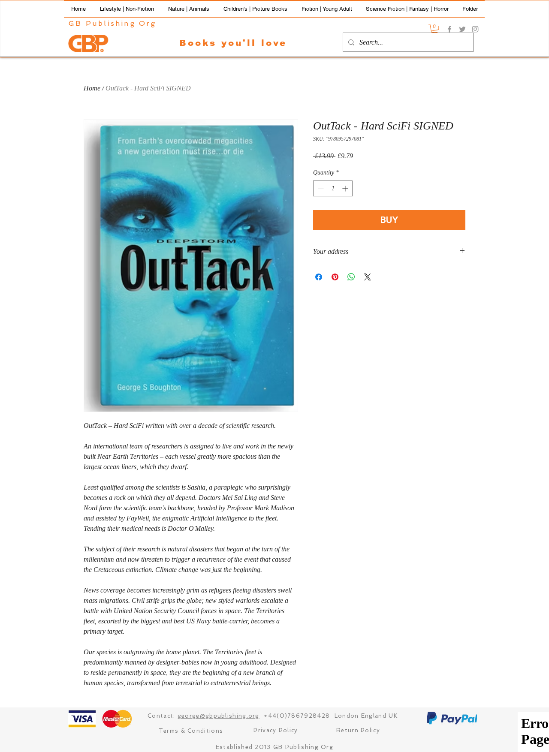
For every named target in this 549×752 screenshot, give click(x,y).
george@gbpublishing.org (218, 716)
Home (92, 88)
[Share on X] (367, 277)
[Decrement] (319, 188)
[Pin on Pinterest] (335, 277)
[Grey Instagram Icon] (475, 29)
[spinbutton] (333, 188)
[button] (127, 9)
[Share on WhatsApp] (351, 277)
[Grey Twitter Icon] (462, 29)
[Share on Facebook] (319, 277)
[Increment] (346, 188)
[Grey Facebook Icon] (449, 29)
